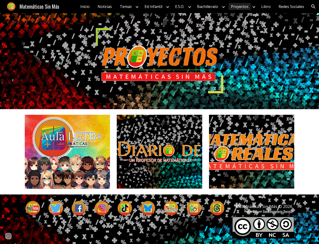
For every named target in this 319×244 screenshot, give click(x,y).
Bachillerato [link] (207, 6)
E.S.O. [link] (179, 6)
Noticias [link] (105, 6)
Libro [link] (266, 6)
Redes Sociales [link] (291, 6)
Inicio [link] (85, 6)
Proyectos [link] (239, 6)
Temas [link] (126, 6)
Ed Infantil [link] (153, 6)
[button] (313, 6)
